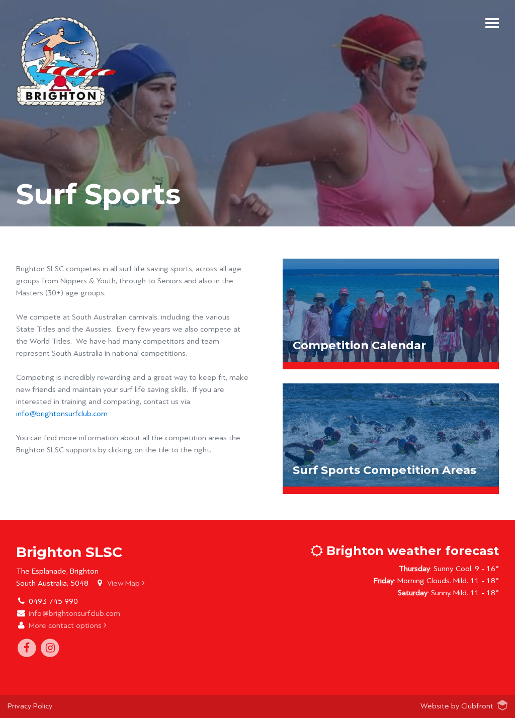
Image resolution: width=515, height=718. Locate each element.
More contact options (66, 625)
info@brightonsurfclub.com (62, 413)
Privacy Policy (30, 705)
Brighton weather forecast (411, 550)
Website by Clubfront (456, 705)
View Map (124, 583)
